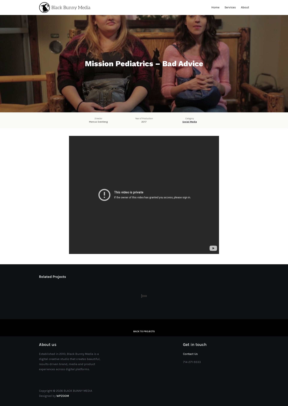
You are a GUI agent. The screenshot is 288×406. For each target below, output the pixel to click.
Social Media (189, 121)
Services (230, 7)
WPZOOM (62, 396)
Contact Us (190, 354)
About (245, 7)
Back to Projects (144, 331)
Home (215, 7)
